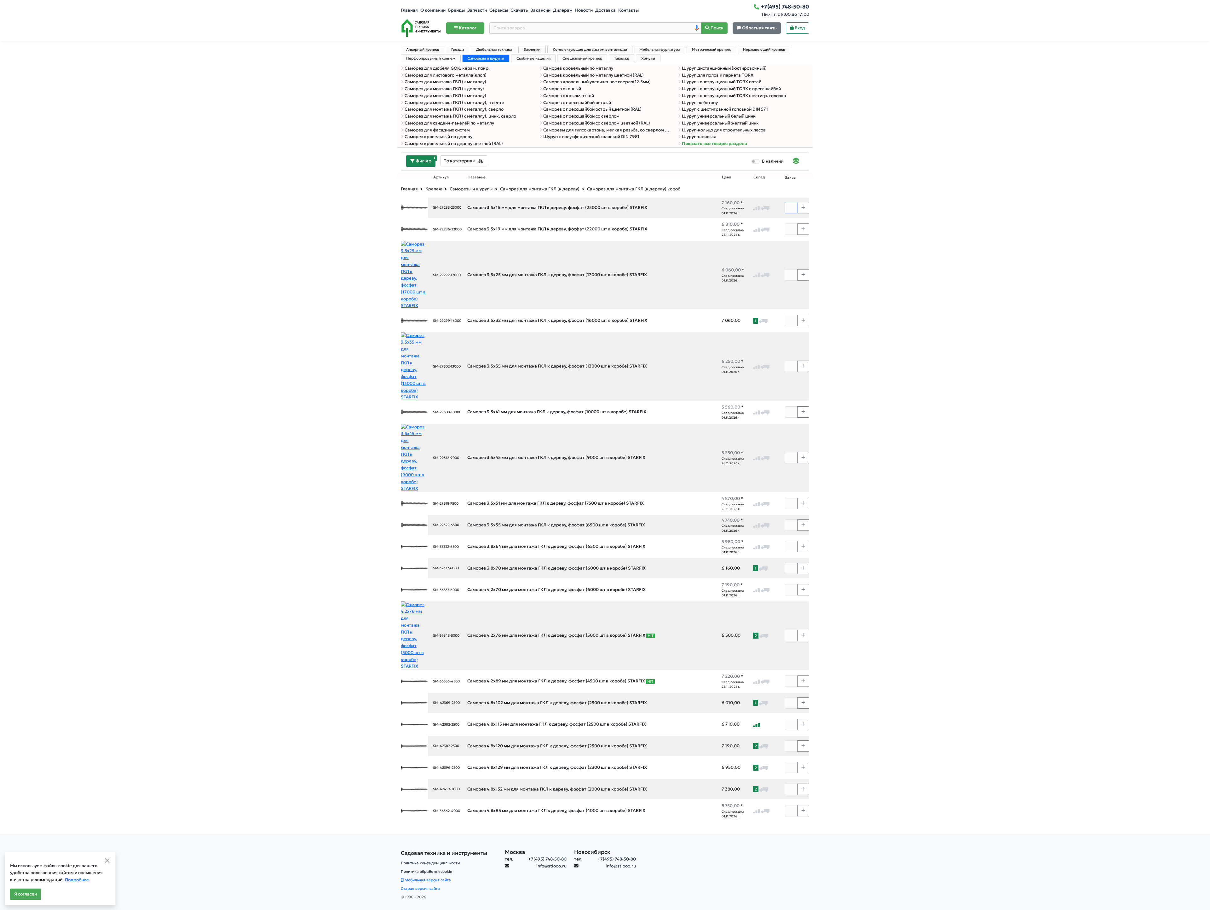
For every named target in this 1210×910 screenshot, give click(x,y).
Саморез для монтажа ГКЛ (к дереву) (444, 88)
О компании (433, 10)
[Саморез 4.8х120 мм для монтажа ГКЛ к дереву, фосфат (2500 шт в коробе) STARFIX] (414, 745)
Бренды (456, 10)
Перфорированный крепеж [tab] (430, 58)
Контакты (628, 10)
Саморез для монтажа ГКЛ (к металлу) (445, 95)
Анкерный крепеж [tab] (422, 49)
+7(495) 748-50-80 (547, 859)
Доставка (605, 10)
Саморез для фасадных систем (437, 130)
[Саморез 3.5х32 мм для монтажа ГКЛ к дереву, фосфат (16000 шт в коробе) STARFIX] (414, 320)
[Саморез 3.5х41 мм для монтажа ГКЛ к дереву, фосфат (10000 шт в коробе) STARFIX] (414, 411)
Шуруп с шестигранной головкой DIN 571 (725, 109)
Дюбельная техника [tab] (494, 49)
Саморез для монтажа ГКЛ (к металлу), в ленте (454, 102)
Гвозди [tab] (457, 49)
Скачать (519, 10)
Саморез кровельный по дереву (438, 136)
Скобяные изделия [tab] (533, 58)
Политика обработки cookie (426, 871)
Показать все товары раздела (714, 143)
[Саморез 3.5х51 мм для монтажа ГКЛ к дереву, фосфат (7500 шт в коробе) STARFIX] (414, 503)
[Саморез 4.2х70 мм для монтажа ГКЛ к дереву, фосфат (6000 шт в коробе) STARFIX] (414, 589)
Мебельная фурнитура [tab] (659, 49)
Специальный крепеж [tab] (582, 58)
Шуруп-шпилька (699, 136)
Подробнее (77, 880)
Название (477, 177)
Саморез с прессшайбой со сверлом (581, 116)
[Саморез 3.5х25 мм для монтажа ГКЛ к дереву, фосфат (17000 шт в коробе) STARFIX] (414, 274)
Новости (584, 10)
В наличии (772, 161)
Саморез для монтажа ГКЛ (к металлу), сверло (454, 109)
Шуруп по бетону (700, 102)
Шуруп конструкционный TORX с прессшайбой (731, 88)
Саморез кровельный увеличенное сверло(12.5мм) (597, 81)
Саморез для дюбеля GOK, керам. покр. (447, 68)
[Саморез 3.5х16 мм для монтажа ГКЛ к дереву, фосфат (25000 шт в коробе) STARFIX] (414, 207)
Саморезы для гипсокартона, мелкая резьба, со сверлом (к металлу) (607, 130)
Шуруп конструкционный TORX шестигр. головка (734, 95)
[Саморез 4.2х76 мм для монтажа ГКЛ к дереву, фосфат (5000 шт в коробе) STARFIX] (414, 635)
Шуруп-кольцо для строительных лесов (724, 130)
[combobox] (464, 160)
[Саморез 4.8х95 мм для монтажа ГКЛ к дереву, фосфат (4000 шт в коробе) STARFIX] (414, 810)
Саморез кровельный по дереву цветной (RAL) (454, 143)
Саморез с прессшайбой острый (577, 102)
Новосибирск (592, 852)
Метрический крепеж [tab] (711, 49)
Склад (759, 177)
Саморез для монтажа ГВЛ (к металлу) (445, 81)
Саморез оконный (562, 88)
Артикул (441, 177)
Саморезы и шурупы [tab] (486, 58)
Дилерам (563, 10)
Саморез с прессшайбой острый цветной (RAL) (592, 109)
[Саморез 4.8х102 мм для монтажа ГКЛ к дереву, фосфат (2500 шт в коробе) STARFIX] (414, 702)
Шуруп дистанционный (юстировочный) (724, 68)
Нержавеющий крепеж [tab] (764, 49)
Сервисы (498, 10)
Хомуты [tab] (648, 58)
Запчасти (477, 10)
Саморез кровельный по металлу (578, 68)
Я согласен (25, 894)
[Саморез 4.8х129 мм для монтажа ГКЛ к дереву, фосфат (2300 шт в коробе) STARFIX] (414, 767)
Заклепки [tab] (532, 49)
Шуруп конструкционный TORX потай (721, 81)
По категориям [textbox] (459, 161)
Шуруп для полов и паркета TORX (717, 75)
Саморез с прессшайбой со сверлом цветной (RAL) (596, 123)
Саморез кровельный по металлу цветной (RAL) (593, 75)
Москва (515, 852)
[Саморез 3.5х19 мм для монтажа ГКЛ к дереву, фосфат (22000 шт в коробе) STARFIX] (414, 229)
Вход (799, 28)
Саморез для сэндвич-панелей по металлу (449, 123)
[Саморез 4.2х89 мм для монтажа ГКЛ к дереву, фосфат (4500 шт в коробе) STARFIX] (414, 681)
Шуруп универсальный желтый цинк (720, 123)
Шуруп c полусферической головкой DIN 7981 (591, 136)
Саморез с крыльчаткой (568, 95)
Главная (409, 10)
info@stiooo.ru (551, 866)
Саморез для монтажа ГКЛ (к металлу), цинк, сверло (460, 116)
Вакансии (540, 10)
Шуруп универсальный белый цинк (719, 116)
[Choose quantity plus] (803, 207)
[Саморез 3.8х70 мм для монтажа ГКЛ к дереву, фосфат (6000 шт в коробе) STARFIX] (414, 568)
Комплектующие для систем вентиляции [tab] (590, 49)
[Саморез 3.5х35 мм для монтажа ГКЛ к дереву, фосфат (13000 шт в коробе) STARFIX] (414, 366)
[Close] (107, 860)
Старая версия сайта (420, 888)
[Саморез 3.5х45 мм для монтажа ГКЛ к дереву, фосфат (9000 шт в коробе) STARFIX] (414, 457)
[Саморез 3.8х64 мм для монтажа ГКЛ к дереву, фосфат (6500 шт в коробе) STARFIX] (414, 546)
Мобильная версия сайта (427, 880)
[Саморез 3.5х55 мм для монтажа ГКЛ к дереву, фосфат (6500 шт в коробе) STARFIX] (414, 524)
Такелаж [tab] (621, 58)
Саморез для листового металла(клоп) (446, 75)
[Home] (421, 28)
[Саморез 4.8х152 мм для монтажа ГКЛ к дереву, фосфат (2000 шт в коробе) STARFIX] (414, 788)
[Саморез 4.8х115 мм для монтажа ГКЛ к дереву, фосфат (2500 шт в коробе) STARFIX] (414, 724)
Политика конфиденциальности (430, 863)
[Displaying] (796, 162)
